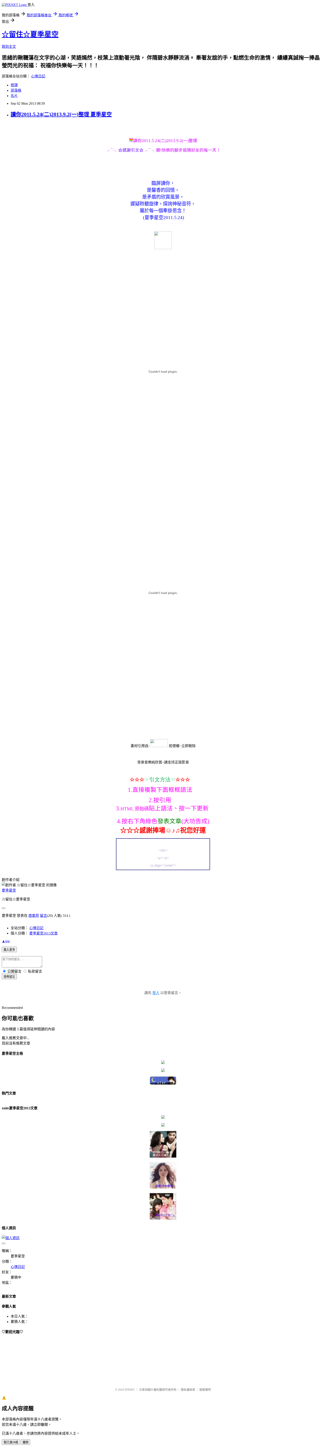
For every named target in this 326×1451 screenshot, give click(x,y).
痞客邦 (33, 915)
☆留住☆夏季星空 (30, 34)
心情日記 (38, 76)
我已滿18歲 (11, 1442)
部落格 (16, 90)
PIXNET (130, 1389)
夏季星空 (9, 890)
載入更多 (9, 949)
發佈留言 (9, 976)
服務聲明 (205, 1389)
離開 (25, 1442)
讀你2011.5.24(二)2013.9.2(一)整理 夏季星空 (61, 114)
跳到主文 (9, 46)
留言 (43, 915)
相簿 (14, 85)
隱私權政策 (188, 1389)
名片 (14, 96)
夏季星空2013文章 (43, 933)
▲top (6, 941)
